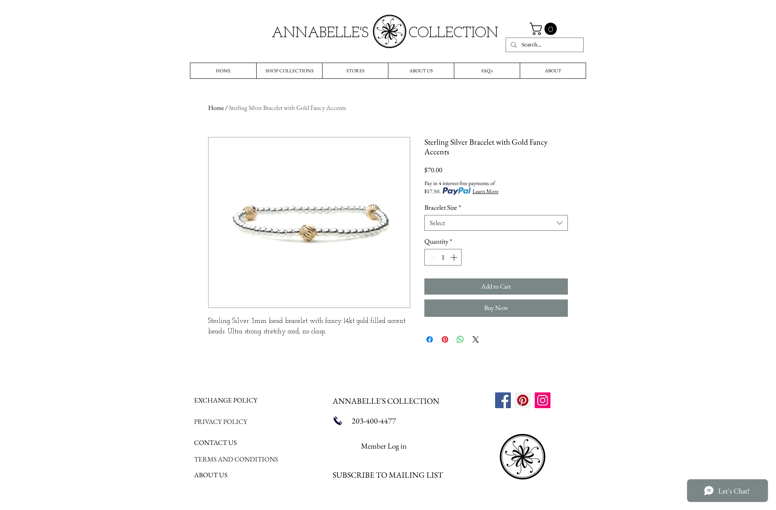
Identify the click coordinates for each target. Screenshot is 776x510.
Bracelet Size (442, 207)
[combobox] (496, 223)
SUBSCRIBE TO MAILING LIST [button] (388, 475)
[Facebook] (503, 400)
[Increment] (455, 257)
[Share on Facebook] (429, 339)
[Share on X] (476, 339)
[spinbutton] (443, 257)
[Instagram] (542, 400)
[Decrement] (432, 257)
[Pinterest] (523, 400)
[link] (544, 29)
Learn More (485, 191)
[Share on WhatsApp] (460, 339)
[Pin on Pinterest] (445, 339)
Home (216, 107)
